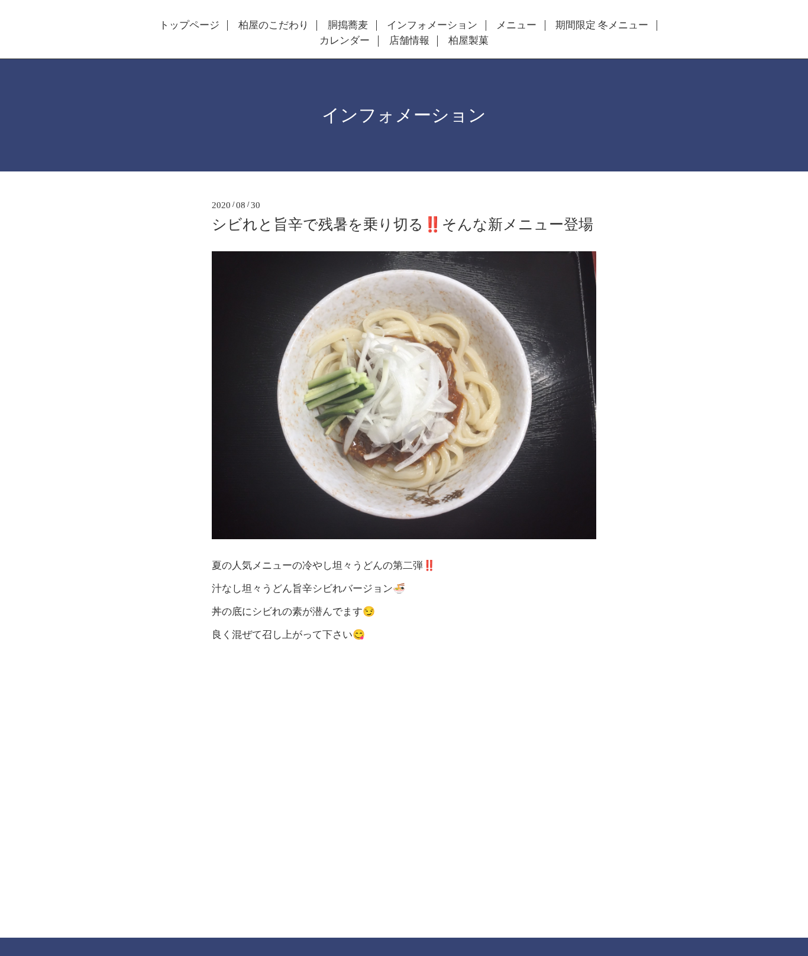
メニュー (516, 25)
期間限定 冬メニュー (601, 25)
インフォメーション (432, 25)
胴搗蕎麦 (348, 25)
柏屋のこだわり (273, 25)
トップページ (189, 25)
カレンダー (344, 40)
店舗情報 (409, 40)
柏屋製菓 (468, 40)
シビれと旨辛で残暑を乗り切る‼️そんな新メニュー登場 (402, 224)
